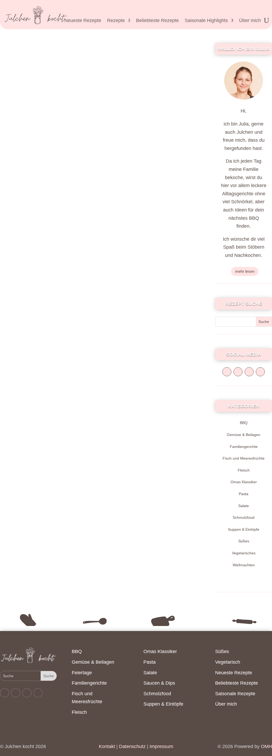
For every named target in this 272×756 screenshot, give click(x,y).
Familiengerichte (244, 446)
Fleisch (244, 470)
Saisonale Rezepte (235, 693)
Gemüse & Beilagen (243, 435)
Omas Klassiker (244, 482)
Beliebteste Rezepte (157, 21)
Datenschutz (132, 746)
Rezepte (116, 21)
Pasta (243, 494)
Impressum (161, 746)
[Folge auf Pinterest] (249, 371)
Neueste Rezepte (82, 21)
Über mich (250, 21)
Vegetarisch (227, 662)
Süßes (243, 541)
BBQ (244, 423)
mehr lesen (244, 271)
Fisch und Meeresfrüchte (244, 458)
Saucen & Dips (159, 683)
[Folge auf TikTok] (260, 371)
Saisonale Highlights (206, 21)
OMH (266, 746)
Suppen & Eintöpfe (243, 529)
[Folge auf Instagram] (238, 371)
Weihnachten (244, 565)
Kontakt (107, 746)
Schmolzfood (243, 517)
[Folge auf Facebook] (226, 371)
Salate (243, 506)
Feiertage (82, 672)
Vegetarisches (244, 553)
